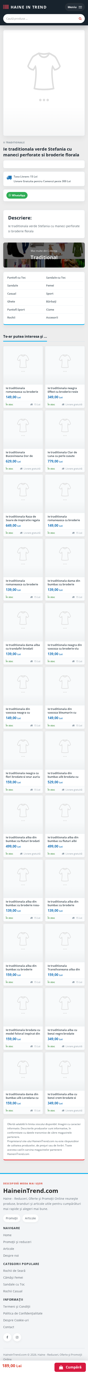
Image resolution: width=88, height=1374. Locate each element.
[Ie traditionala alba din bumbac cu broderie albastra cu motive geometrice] (65, 879)
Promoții (12, 1218)
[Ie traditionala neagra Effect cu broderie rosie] (65, 365)
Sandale (12, 285)
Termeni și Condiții (16, 1306)
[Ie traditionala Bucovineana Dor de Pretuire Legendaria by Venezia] (23, 429)
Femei (50, 285)
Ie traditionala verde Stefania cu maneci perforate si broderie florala (41, 152)
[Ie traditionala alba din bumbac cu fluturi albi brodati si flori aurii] (65, 814)
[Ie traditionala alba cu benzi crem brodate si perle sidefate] (65, 1071)
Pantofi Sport (16, 309)
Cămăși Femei (13, 1277)
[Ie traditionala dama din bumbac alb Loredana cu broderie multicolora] (23, 1071)
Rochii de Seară (14, 1271)
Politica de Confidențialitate (23, 1313)
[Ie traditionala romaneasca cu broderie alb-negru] (23, 558)
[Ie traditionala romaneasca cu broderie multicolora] (65, 494)
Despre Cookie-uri (16, 1320)
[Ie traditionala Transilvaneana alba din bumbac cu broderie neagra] (65, 943)
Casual (11, 293)
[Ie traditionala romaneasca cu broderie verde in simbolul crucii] (23, 365)
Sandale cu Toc (56, 277)
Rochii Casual (12, 1291)
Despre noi (11, 1255)
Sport (49, 293)
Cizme (50, 309)
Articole (30, 1218)
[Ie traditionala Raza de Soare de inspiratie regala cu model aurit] (23, 494)
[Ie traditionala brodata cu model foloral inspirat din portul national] (23, 1007)
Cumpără (72, 1367)
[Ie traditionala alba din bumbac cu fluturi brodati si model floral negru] (23, 814)
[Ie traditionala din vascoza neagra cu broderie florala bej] (23, 686)
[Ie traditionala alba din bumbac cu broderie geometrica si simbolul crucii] (23, 943)
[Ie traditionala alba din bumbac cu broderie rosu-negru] (23, 879)
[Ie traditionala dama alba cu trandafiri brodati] (23, 622)
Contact (8, 1327)
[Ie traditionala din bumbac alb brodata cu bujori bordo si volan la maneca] (65, 750)
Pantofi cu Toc (16, 277)
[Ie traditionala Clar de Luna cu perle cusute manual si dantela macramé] (65, 429)
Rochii (11, 317)
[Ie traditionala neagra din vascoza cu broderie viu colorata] (65, 622)
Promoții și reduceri (17, 1242)
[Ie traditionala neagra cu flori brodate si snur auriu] (23, 750)
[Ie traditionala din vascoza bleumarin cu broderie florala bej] (65, 686)
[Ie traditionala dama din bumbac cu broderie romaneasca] (65, 558)
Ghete (11, 301)
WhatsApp (18, 195)
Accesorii (52, 317)
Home (7, 1235)
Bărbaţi (51, 301)
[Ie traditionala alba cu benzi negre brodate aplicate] (65, 1007)
